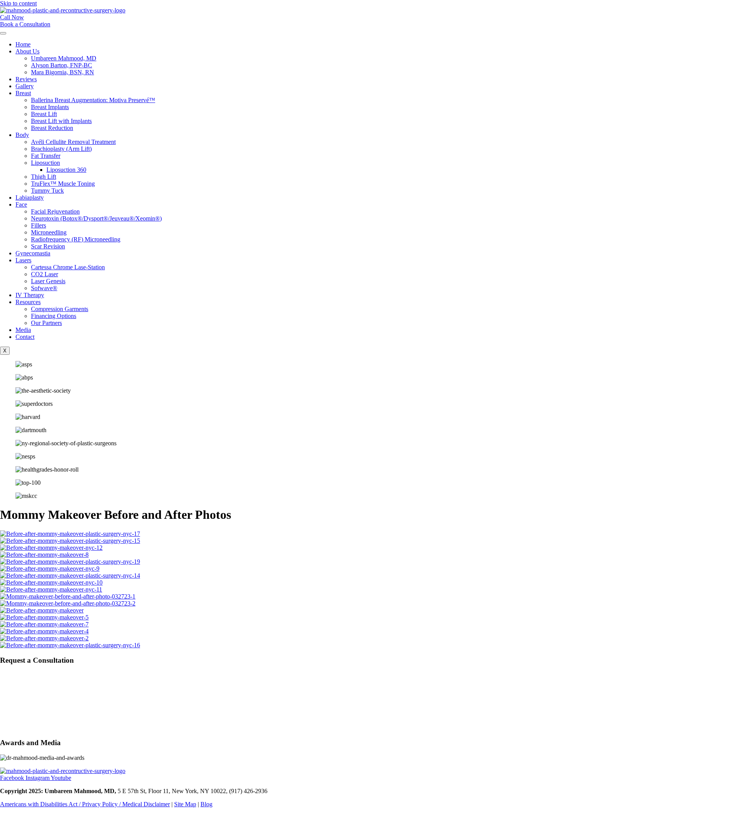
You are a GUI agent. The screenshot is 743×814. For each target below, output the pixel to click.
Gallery (24, 86)
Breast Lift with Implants (61, 121)
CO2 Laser (44, 274)
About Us (27, 51)
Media (23, 330)
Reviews (26, 79)
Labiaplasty (29, 197)
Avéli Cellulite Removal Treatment (73, 142)
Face (21, 204)
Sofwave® (44, 288)
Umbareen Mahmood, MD (63, 58)
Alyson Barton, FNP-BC (61, 65)
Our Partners (46, 323)
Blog (206, 804)
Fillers (38, 225)
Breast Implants (50, 107)
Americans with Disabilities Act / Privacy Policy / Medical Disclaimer (85, 804)
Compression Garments (59, 309)
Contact (24, 336)
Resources (28, 302)
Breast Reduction (52, 128)
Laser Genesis (48, 281)
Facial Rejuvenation (55, 211)
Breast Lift (44, 114)
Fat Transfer (45, 155)
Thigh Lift (43, 176)
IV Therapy (29, 295)
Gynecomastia (32, 253)
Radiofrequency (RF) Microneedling (75, 239)
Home (23, 44)
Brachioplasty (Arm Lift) (61, 148)
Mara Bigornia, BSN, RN (62, 72)
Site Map (185, 804)
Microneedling (49, 232)
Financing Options (53, 316)
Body (22, 135)
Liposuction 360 (66, 169)
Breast (23, 93)
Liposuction (45, 162)
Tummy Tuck (47, 190)
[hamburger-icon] (3, 33)
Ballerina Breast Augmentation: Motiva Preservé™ (93, 100)
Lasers (23, 260)
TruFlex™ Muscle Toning (63, 183)
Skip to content (18, 3)
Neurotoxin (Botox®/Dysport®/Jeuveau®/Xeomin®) (96, 218)
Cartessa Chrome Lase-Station (68, 267)
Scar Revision (48, 246)
